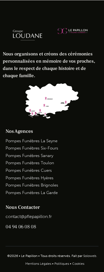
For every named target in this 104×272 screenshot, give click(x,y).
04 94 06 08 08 (21, 227)
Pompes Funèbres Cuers (29, 170)
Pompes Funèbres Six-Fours (32, 148)
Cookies (78, 264)
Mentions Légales (38, 264)
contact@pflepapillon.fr (29, 216)
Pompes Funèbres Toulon (30, 162)
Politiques (61, 264)
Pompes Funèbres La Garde (32, 192)
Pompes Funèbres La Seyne (31, 140)
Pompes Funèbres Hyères (30, 177)
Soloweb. (90, 256)
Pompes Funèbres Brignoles (32, 185)
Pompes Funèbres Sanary (29, 155)
